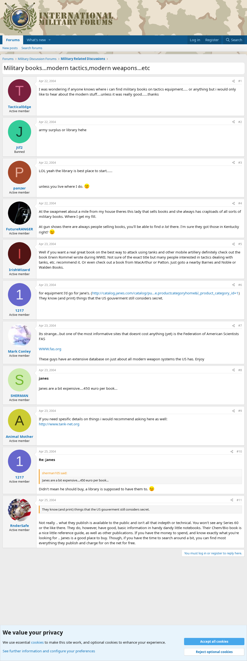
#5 (240, 244)
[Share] (233, 81)
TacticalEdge (19, 106)
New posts (10, 48)
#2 (240, 122)
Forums (13, 39)
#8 (240, 370)
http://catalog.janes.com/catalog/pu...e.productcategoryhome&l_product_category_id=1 (165, 293)
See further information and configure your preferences (49, 650)
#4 (240, 203)
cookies (37, 642)
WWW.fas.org (50, 348)
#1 (240, 81)
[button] (49, 39)
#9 (240, 411)
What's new (36, 39)
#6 (240, 285)
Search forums (31, 48)
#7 (240, 326)
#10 (239, 451)
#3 (240, 163)
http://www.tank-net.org (59, 423)
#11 (239, 500)
